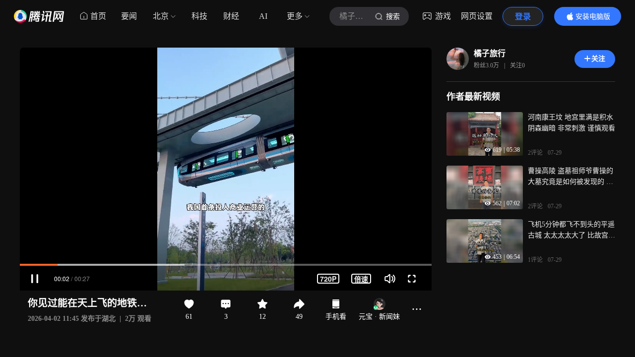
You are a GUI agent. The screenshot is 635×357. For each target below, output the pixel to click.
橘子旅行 (490, 53)
